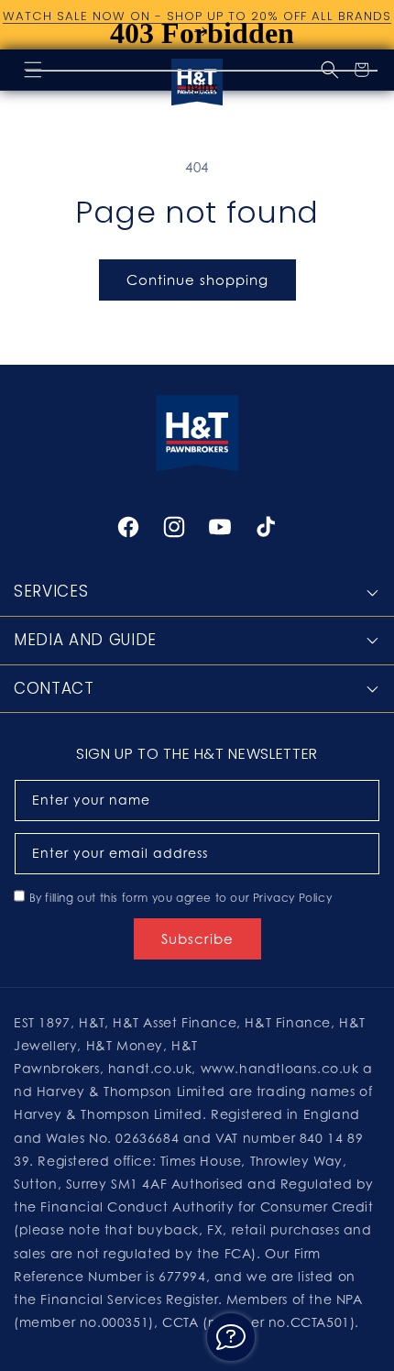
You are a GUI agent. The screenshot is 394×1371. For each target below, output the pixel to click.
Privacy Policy (292, 898)
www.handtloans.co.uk (282, 1068)
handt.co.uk (150, 1068)
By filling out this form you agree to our (181, 898)
